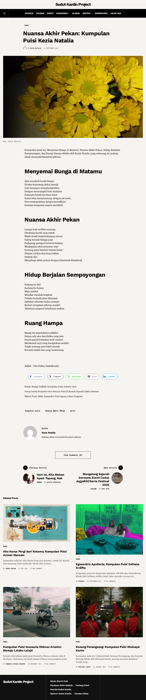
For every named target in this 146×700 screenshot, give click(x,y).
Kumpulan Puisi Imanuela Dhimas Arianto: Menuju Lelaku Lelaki (32, 648)
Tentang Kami (82, 685)
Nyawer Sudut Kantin (61, 693)
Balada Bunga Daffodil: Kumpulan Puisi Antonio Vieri (50, 386)
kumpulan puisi (32, 410)
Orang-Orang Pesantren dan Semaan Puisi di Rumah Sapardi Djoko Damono (62, 391)
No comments (111, 581)
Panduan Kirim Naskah (61, 685)
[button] (4, 13)
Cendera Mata (81, 693)
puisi (73, 410)
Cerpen (39, 482)
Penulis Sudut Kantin (60, 689)
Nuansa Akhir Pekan (55, 410)
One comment (37, 568)
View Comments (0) (73, 455)
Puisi (27, 25)
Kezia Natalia (48, 432)
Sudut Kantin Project (72, 4)
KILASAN (93, 489)
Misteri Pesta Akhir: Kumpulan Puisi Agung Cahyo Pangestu (54, 396)
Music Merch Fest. (59, 681)
